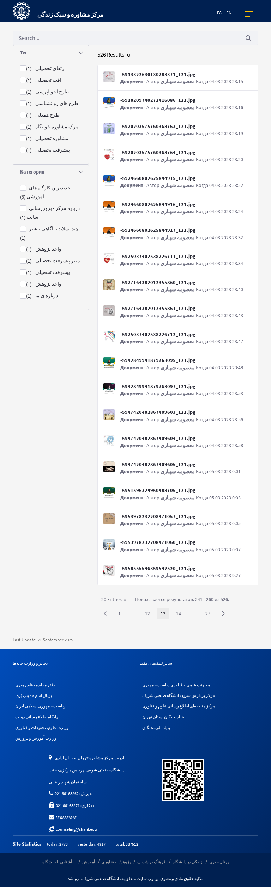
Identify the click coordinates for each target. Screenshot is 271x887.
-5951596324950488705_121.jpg (157, 490)
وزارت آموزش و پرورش (35, 738)
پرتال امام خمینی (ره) (33, 695)
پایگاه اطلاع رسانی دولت (36, 716)
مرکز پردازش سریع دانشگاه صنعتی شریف (178, 695)
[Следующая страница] (223, 613)
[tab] (51, 52)
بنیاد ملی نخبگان (156, 727)
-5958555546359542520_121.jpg (157, 568)
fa (219, 13)
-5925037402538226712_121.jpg (157, 334)
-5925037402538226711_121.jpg (157, 256)
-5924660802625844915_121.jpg (157, 178)
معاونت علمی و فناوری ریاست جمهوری (176, 684)
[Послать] (248, 38)
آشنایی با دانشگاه (57, 861)
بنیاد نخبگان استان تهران (163, 716)
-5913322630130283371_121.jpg (157, 74)
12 (149, 614)
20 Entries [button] (116, 600)
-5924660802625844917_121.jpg (157, 230)
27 (209, 614)
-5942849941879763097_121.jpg (157, 386)
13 (165, 614)
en (228, 13)
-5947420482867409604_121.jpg (157, 438)
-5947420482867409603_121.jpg (157, 412)
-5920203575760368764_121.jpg (157, 152)
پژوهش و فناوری (116, 861)
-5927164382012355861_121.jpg (157, 308)
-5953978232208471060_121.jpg (157, 542)
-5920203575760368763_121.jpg (157, 126)
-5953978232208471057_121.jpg (157, 516)
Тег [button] (23, 52)
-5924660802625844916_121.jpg (157, 204)
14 (180, 614)
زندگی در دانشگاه (188, 861)
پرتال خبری (219, 861)
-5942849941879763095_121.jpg (157, 360)
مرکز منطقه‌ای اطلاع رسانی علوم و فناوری (178, 706)
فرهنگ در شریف (151, 861)
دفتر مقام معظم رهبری (35, 684)
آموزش (88, 861)
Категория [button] (32, 172)
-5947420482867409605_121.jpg (157, 464)
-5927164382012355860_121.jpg (157, 282)
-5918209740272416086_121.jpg (157, 100)
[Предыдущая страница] (105, 613)
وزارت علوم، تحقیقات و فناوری (41, 727)
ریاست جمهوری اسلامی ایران (40, 706)
